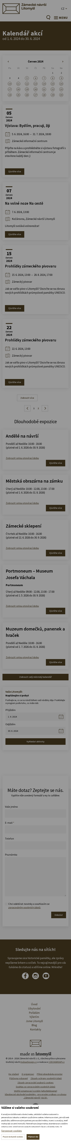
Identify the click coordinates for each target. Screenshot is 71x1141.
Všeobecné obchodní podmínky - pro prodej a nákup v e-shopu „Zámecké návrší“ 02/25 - (35, 1096)
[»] (61, 61)
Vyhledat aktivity (35, 741)
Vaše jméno (11, 806)
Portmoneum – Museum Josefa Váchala (29, 574)
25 (18, 94)
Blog (34, 1025)
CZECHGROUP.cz (57, 1062)
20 (35, 89)
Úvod (34, 1004)
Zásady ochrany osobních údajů (46, 1078)
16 (61, 83)
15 (53, 83)
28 (44, 94)
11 (18, 83)
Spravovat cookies (11, 1130)
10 (10, 83)
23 (61, 89)
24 (10, 94)
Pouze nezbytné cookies (13, 1137)
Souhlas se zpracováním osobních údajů (35, 1086)
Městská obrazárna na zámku (34, 481)
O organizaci (28, 1074)
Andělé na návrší (22, 436)
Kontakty (35, 1029)
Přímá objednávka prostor (50, 1074)
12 (27, 83)
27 (35, 94)
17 (10, 89)
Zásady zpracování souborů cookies (35, 1082)
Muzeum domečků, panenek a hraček (35, 632)
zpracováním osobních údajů (24, 907)
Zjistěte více (14, 171)
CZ (62, 8)
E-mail (9, 822)
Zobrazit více (27, 397)
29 (53, 94)
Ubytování (34, 1008)
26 (27, 94)
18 (18, 89)
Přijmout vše (33, 1137)
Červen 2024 (35, 61)
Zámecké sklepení (23, 526)
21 (44, 89)
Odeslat (58, 914)
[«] (9, 61)
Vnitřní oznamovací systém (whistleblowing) (35, 1090)
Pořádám (34, 1013)
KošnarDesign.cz (28, 1062)
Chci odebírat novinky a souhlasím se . (29, 905)
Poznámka (11, 854)
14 (44, 83)
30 (61, 94)
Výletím (34, 1017)
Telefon (9, 838)
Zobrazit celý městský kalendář (35, 676)
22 (53, 89)
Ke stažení (14, 1074)
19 (27, 89)
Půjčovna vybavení (18, 1078)
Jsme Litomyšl (34, 1021)
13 (35, 83)
